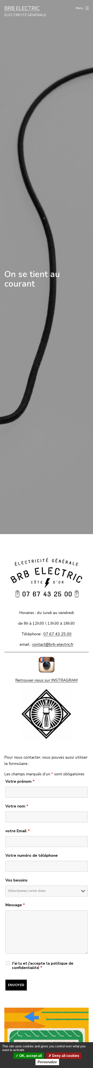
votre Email (17, 831)
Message (15, 905)
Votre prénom (20, 781)
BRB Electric (22, 8)
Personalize (47, 1062)
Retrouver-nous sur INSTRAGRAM (46, 680)
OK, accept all (30, 1056)
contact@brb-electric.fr (53, 644)
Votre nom (16, 806)
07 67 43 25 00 (57, 634)
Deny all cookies (65, 1056)
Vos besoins (16, 880)
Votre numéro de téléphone (31, 855)
